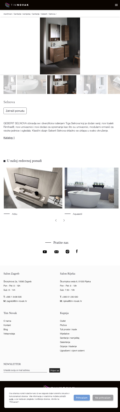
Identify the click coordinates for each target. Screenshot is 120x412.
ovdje (11, 399)
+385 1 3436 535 (13, 296)
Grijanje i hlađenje (68, 346)
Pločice (63, 325)
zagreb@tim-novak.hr (15, 301)
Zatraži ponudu (15, 110)
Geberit (44, 14)
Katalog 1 (9, 138)
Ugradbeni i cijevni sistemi (72, 350)
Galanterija (65, 342)
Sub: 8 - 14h (9, 290)
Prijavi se (54, 370)
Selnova (52, 14)
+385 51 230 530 (69, 296)
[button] (116, 5)
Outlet (63, 321)
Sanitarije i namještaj (69, 337)
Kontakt (7, 325)
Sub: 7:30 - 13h (67, 290)
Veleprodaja (9, 333)
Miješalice (64, 333)
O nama (7, 321)
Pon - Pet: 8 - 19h (12, 285)
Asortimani (8, 14)
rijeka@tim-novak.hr (71, 301)
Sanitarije (35, 14)
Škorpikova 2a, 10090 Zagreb (18, 281)
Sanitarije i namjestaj (22, 14)
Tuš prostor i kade (68, 329)
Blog (6, 329)
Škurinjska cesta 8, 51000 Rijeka (75, 281)
